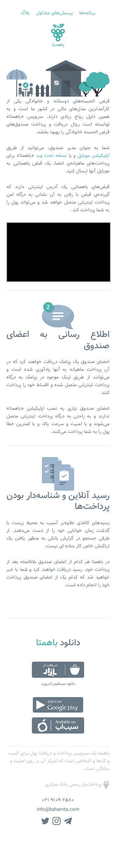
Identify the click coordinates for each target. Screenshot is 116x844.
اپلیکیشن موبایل (93, 155)
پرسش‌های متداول (54, 13)
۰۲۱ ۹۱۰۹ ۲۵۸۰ (58, 800)
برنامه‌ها (87, 13)
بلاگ (25, 13)
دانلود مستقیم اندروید (58, 684)
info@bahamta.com (58, 809)
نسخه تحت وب (51, 155)
